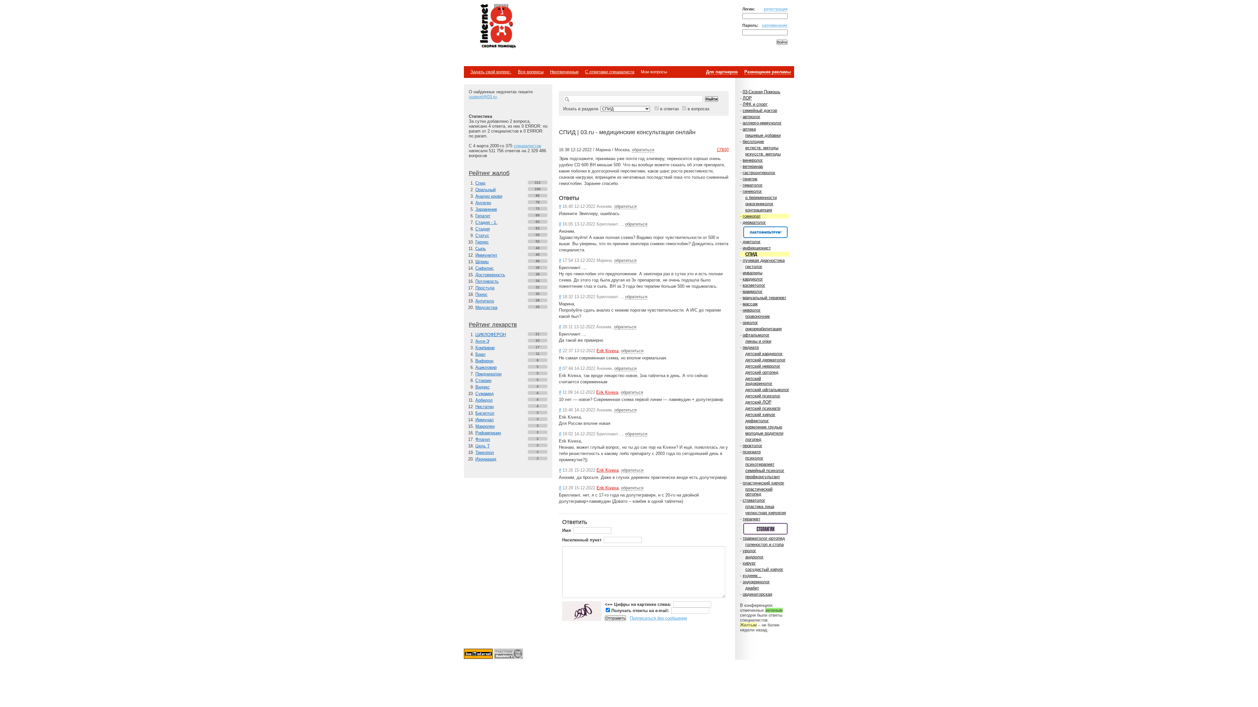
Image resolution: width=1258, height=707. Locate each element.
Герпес (482, 242)
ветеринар (753, 166)
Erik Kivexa (608, 350)
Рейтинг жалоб (489, 173)
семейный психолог (764, 470)
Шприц (481, 261)
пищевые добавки (763, 135)
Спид (480, 183)
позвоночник (757, 316)
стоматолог (754, 500)
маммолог (753, 291)
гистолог (753, 266)
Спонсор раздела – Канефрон (765, 232)
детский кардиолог (764, 353)
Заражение (486, 209)
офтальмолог (756, 335)
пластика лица (759, 506)
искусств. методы (763, 154)
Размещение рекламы (767, 71)
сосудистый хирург (764, 569)
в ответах (669, 108)
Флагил (482, 439)
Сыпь (480, 248)
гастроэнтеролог (759, 172)
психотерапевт (759, 464)
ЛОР (747, 98)
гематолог (753, 185)
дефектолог (757, 420)
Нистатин (484, 406)
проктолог (752, 445)
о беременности (761, 197)
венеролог (753, 160)
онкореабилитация (763, 328)
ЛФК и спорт (755, 104)
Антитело (484, 301)
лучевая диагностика (764, 260)
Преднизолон (488, 374)
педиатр (751, 347)
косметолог (754, 285)
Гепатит (482, 215)
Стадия (482, 229)
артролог (751, 116)
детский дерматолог (765, 359)
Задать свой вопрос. (490, 71)
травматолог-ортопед (764, 538)
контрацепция (758, 210)
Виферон (484, 360)
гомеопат (752, 216)
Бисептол (484, 413)
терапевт (751, 519)
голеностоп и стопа (764, 544)
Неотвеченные (564, 71)
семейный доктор (760, 110)
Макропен (485, 426)
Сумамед (484, 393)
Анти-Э (482, 341)
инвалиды (752, 272)
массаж (750, 303)
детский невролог (762, 366)
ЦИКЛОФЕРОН (490, 334)
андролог (754, 556)
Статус (482, 235)
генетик (750, 178)
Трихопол (484, 452)
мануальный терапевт (764, 297)
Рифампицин (488, 432)
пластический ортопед (758, 492)
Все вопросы (530, 71)
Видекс (482, 387)
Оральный (485, 189)
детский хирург (760, 414)
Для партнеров (722, 71)
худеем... (752, 575)
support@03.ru (483, 96)
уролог (749, 550)
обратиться (643, 149)
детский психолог (762, 395)
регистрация (776, 9)
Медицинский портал (497, 26)
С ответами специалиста (609, 71)
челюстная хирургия (765, 512)
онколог (750, 322)
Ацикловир (486, 367)
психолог (754, 458)
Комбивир (485, 347)
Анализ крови (488, 196)
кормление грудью (763, 427)
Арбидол (484, 400)
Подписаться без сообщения (658, 618)
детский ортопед (761, 372)
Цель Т (482, 446)
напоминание (775, 25)
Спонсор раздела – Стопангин (765, 529)
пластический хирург (763, 482)
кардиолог (753, 279)
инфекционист (757, 247)
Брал (480, 354)
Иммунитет (486, 255)
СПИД (751, 254)
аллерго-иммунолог (762, 122)
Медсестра (486, 307)
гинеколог (752, 191)
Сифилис (484, 268)
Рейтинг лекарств (493, 324)
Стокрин (483, 380)
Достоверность (490, 274)
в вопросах (699, 108)
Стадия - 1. (486, 222)
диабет (752, 588)
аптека (749, 129)
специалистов (527, 145)
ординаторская (757, 594)
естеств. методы (761, 147)
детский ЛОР (758, 402)
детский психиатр (762, 408)
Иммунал (484, 419)
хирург (749, 563)
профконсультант (762, 476)
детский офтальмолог (767, 389)
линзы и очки (758, 341)
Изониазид (485, 459)
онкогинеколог (759, 203)
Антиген (483, 202)
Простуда (484, 287)
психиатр (752, 451)
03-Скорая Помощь (761, 91)
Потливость (487, 281)
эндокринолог (756, 581)
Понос (481, 294)
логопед (753, 439)
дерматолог (754, 222)
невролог (752, 310)
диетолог (752, 241)
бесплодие (753, 141)
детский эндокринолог (758, 381)
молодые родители (764, 433)
